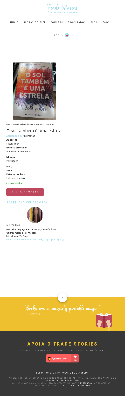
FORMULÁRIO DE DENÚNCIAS (73, 373)
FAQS (106, 22)
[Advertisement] (65, 51)
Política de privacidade (77, 386)
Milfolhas (29, 135)
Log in (59, 35)
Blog (94, 22)
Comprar (57, 22)
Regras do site (35, 22)
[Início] (62, 8)
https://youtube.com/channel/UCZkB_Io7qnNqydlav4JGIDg (34, 239)
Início (14, 22)
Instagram (86, 383)
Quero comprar (25, 192)
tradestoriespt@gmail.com (62, 380)
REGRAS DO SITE (45, 373)
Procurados (77, 22)
